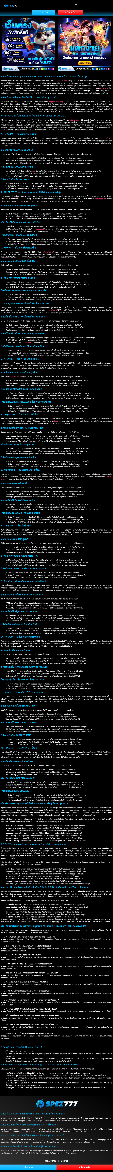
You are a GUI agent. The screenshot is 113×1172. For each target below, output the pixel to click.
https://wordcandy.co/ (57, 102)
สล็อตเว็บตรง (62, 81)
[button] (76, 5)
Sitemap (64, 1161)
